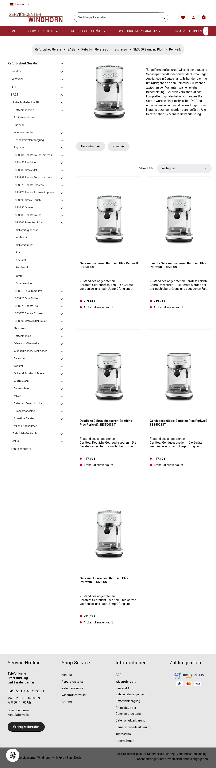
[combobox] (116, 17)
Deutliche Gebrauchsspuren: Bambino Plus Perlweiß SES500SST (106, 422)
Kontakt (67, 674)
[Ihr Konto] (193, 17)
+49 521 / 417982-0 (26, 691)
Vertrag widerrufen (26, 726)
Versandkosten (187, 754)
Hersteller (87, 146)
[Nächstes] (205, 31)
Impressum (123, 734)
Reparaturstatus (73, 681)
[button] (62, 63)
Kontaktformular (19, 714)
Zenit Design (75, 757)
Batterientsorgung (128, 701)
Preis (116, 146)
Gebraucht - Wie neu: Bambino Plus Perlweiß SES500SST (104, 580)
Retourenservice (73, 688)
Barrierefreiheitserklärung (133, 727)
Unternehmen (125, 740)
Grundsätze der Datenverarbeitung (128, 710)
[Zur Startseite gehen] (36, 17)
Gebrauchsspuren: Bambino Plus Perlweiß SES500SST (109, 265)
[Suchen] (163, 17)
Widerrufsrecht (126, 681)
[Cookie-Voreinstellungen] (12, 755)
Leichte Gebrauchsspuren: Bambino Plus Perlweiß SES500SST (178, 265)
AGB (119, 674)
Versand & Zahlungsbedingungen (131, 691)
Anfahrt (67, 702)
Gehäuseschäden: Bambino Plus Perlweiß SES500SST (179, 422)
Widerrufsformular (74, 695)
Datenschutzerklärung (130, 720)
